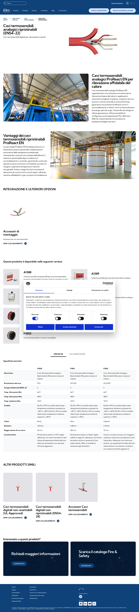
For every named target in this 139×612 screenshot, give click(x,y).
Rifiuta (40, 327)
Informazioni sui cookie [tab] (100, 290)
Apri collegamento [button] (14, 243)
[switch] (58, 318)
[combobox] (14, 3)
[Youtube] (90, 604)
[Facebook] (81, 604)
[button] (117, 3)
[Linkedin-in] (85, 604)
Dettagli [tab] (69, 290)
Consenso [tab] (39, 290)
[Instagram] (94, 604)
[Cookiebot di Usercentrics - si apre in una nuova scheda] (104, 283)
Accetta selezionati (69, 327)
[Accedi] (127, 3)
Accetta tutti (98, 327)
